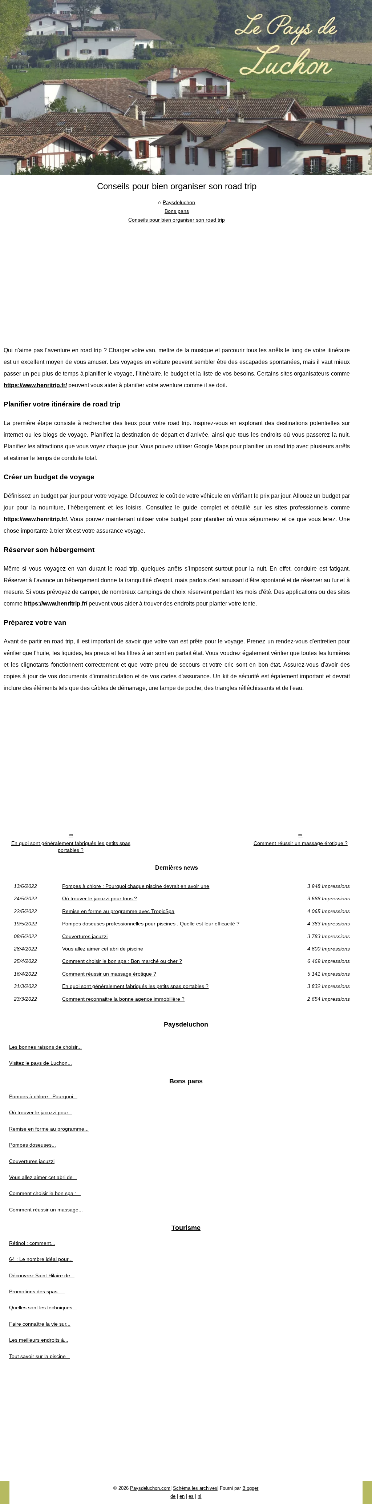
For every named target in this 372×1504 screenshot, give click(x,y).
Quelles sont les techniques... (43, 1307)
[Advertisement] (176, 279)
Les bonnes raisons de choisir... (45, 1047)
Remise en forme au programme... (49, 1129)
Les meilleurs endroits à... (38, 1340)
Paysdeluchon (179, 202)
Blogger (250, 1488)
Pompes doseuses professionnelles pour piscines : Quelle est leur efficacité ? (150, 923)
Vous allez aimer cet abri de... (43, 1177)
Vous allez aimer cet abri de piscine (102, 948)
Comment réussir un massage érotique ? (301, 843)
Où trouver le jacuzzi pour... (40, 1112)
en (182, 1496)
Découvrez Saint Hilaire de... (41, 1275)
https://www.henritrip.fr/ (35, 385)
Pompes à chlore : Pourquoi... (43, 1096)
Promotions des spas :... (37, 1291)
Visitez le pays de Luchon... (40, 1063)
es (191, 1496)
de (172, 1496)
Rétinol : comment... (32, 1243)
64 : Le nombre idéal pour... (41, 1259)
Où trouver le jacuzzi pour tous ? (99, 898)
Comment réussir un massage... (46, 1210)
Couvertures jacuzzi (85, 936)
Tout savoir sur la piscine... (39, 1356)
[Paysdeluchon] (186, 87)
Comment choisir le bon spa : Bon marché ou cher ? (122, 961)
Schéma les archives (195, 1488)
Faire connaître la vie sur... (39, 1324)
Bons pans (177, 211)
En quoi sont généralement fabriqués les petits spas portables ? (70, 846)
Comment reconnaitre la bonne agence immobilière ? (123, 998)
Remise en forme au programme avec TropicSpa (118, 911)
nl (199, 1496)
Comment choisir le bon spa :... (45, 1193)
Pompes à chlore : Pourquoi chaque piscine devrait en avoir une (135, 886)
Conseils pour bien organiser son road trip (176, 220)
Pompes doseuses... (32, 1145)
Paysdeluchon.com (150, 1488)
